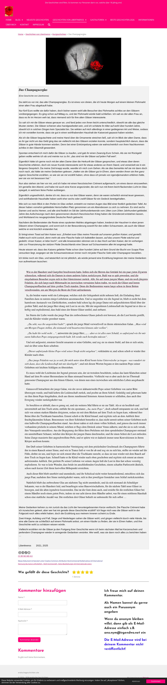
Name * (21, 597)
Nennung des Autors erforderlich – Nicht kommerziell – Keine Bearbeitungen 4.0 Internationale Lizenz (55, 564)
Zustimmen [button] (155, 681)
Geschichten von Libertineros (38, 34)
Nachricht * (23, 621)
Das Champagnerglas (77, 34)
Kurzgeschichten (59, 34)
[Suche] (49, 24)
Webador (146, 677)
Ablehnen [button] (136, 681)
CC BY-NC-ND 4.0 (25, 556)
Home (20, 34)
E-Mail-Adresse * (25, 609)
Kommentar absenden (29, 639)
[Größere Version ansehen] (83, 61)
